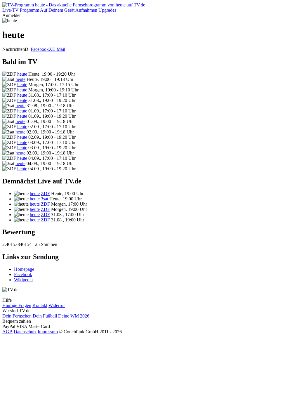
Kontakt (39, 305)
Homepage (24, 269)
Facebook (40, 49)
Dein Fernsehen (17, 315)
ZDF (45, 193)
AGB (7, 331)
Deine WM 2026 (73, 315)
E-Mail (58, 49)
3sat (44, 198)
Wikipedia (23, 279)
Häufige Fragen (16, 305)
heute (22, 74)
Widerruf (56, 305)
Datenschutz (25, 331)
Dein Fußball (45, 315)
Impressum (48, 331)
